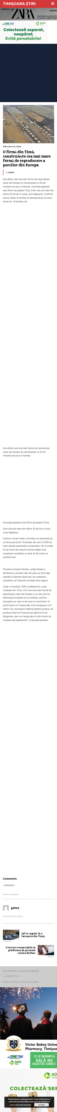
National (6, 894)
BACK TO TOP (12, 976)
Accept (41, 1104)
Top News (14, 894)
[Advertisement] (28, 72)
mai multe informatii (23, 1105)
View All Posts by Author (13, 916)
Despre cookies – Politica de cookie (20, 982)
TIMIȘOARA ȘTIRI (19, 3)
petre (11, 172)
